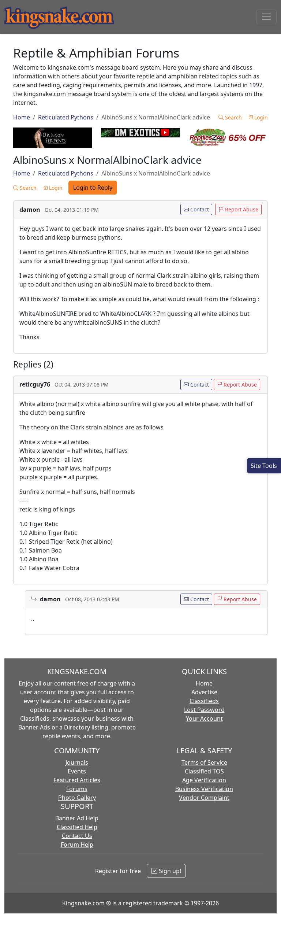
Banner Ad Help (76, 818)
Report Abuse (241, 209)
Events (77, 771)
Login (260, 117)
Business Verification (204, 789)
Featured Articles (76, 780)
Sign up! (169, 871)
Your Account (204, 718)
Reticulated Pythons (65, 117)
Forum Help (77, 845)
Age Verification (204, 780)
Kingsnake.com (83, 903)
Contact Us (77, 836)
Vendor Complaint (204, 798)
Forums (76, 789)
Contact (199, 209)
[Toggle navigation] (266, 17)
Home (21, 117)
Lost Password (204, 710)
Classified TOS (204, 771)
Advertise (204, 692)
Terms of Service (204, 762)
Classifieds (204, 701)
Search (233, 117)
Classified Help (77, 827)
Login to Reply (92, 188)
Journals (76, 762)
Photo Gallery (77, 798)
